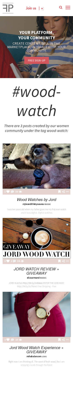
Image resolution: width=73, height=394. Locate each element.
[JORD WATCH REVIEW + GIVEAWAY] (36, 238)
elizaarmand (33, 277)
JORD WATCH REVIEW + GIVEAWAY (36, 271)
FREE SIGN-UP (36, 60)
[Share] (63, 191)
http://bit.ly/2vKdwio (32, 283)
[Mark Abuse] (67, 192)
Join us (31, 8)
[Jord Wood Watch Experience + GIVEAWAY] (36, 314)
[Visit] (20, 192)
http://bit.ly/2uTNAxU (27, 286)
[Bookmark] (59, 192)
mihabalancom (34, 356)
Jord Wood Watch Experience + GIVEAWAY (37, 349)
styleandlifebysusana (33, 204)
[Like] (8, 192)
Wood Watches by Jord (36, 199)
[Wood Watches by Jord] (36, 166)
